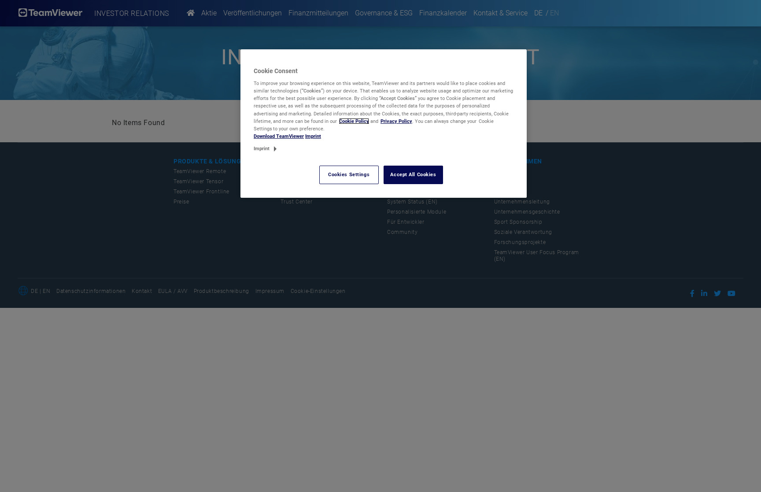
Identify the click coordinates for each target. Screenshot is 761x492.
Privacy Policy (396, 121)
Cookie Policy (354, 121)
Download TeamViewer (279, 136)
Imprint (313, 136)
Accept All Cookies (413, 174)
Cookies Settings (348, 174)
